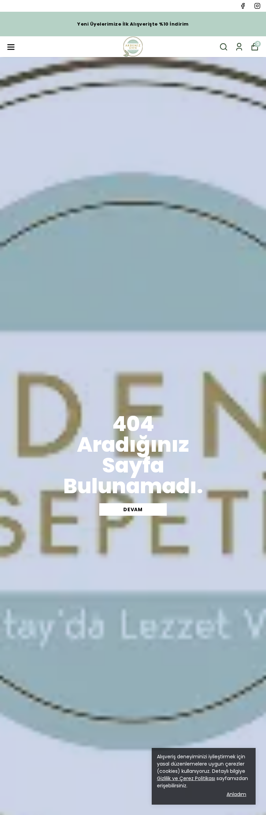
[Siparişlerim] (239, 47)
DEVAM (133, 509)
